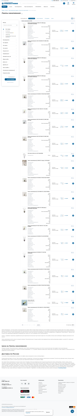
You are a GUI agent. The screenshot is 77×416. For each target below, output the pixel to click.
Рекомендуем (32, 18)
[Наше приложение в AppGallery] (29, 391)
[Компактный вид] (72, 18)
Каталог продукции (42, 385)
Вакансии (40, 390)
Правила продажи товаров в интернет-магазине (66, 383)
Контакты (40, 383)
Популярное (60, 391)
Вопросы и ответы (62, 386)
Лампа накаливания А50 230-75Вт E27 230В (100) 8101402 (38, 137)
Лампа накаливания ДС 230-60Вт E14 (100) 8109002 (39, 191)
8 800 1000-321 (5, 381)
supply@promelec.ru (7, 388)
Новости (40, 382)
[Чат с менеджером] (72, 411)
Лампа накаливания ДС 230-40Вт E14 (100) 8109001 (39, 307)
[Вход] (68, 3)
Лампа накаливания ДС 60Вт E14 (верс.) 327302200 (38, 160)
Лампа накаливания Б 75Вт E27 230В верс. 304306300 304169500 (37, 23)
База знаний (60, 390)
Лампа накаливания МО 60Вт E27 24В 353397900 (38, 236)
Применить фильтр (10, 79)
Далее (38, 324)
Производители (41, 386)
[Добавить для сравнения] (73, 23)
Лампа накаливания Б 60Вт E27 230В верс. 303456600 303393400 (37, 76)
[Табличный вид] (74, 18)
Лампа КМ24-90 (31, 300)
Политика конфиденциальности (8, 407)
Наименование (40, 18)
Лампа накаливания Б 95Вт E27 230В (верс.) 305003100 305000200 (37, 58)
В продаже (47, 18)
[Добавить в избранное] (71, 23)
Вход (68, 4)
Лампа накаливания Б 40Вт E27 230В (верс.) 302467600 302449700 (37, 208)
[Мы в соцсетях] (22, 383)
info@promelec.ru (6, 384)
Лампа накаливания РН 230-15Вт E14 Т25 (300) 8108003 (37, 109)
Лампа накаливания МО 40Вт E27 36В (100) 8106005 (39, 285)
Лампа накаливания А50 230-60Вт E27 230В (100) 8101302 (38, 41)
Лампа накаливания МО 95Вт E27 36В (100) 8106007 (39, 177)
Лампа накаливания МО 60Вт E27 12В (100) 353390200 (37, 253)
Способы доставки (62, 384)
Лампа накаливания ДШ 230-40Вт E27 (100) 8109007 (39, 269)
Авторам (40, 393)
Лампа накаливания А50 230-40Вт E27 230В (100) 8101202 (38, 120)
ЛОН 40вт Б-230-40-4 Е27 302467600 (35, 153)
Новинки (40, 387)
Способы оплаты (61, 387)
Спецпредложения (42, 389)
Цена (52, 18)
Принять (48, 412)
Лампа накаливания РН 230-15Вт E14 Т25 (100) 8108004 (37, 226)
